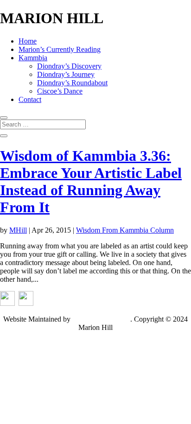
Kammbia (33, 58)
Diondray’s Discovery (69, 66)
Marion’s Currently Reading (60, 49)
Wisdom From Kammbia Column (125, 230)
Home (28, 41)
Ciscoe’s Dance (60, 91)
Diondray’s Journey (66, 74)
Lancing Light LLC (101, 319)
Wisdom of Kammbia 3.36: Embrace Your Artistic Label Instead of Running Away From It (91, 181)
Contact (30, 99)
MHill (18, 230)
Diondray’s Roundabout (72, 83)
